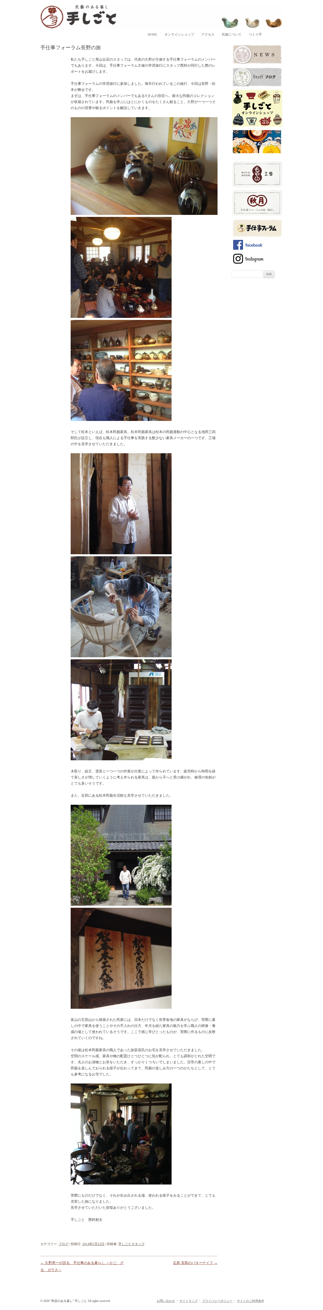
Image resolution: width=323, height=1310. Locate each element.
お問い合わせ (166, 1301)
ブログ (63, 1244)
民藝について (231, 34)
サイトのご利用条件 (250, 1301)
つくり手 (255, 34)
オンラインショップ (179, 34)
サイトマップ (188, 1301)
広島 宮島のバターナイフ (195, 1263)
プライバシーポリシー (217, 1301)
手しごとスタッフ (131, 1244)
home (152, 34)
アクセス (207, 34)
